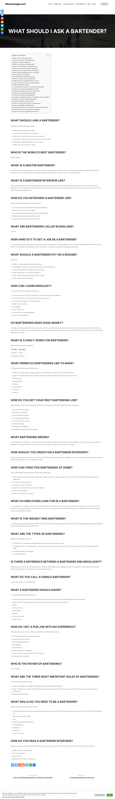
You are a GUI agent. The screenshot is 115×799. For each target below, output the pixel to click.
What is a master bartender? (21, 62)
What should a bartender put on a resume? (26, 72)
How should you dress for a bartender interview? (29, 87)
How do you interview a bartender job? (25, 66)
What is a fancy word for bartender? (25, 78)
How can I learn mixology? (21, 74)
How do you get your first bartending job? (27, 83)
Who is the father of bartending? (24, 105)
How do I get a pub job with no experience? (27, 103)
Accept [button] (110, 795)
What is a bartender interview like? (23, 64)
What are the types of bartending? (24, 95)
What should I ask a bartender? (22, 58)
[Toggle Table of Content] (47, 55)
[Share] (2, 32)
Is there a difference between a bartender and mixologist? (32, 97)
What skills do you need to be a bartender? (27, 109)
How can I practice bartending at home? (26, 89)
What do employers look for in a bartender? (27, 91)
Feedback (104, 4)
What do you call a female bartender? (25, 99)
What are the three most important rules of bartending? (31, 107)
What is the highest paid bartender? (25, 93)
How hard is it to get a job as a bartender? (26, 70)
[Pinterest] (2, 18)
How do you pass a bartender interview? (26, 111)
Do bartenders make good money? (24, 76)
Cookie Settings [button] (99, 795)
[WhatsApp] (2, 29)
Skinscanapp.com (14, 4)
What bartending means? (21, 85)
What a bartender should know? (24, 101)
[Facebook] (2, 11)
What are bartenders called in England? (25, 68)
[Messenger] (2, 15)
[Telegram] (2, 25)
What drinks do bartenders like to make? (26, 80)
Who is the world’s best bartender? (24, 60)
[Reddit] (2, 22)
